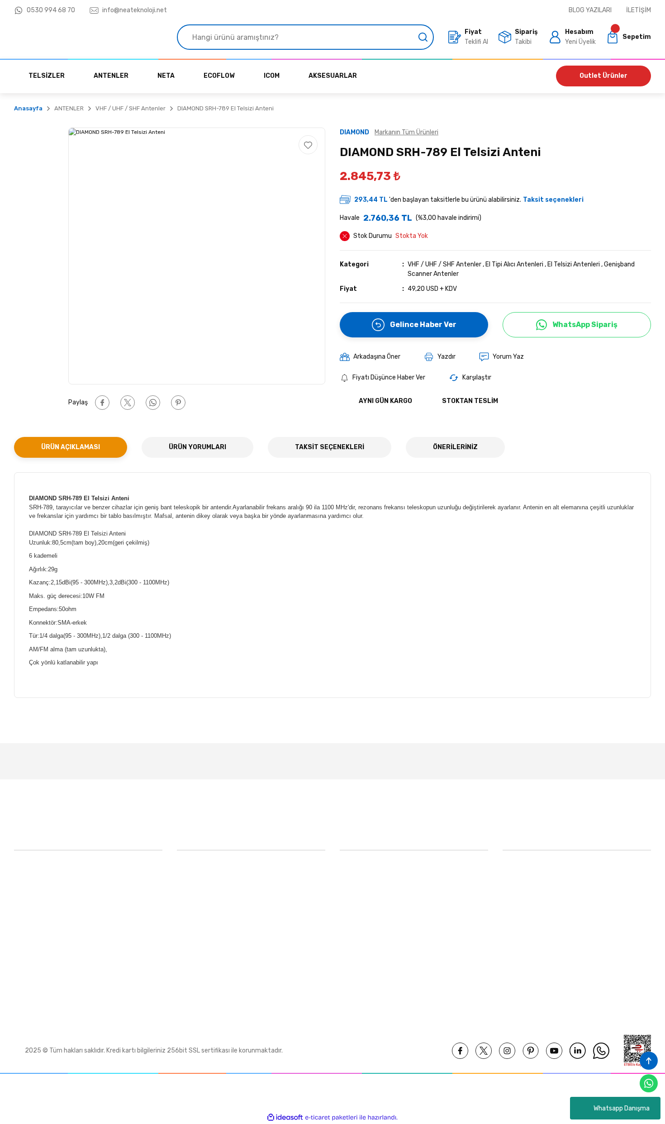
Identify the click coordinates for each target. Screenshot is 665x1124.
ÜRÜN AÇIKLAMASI (70, 447)
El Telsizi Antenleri (573, 264)
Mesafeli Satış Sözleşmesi (541, 871)
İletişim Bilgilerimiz (204, 913)
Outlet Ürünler (603, 76)
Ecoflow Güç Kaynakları (373, 871)
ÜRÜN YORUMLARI (197, 447)
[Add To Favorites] (308, 144)
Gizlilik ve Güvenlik (529, 892)
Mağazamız (193, 892)
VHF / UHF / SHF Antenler (444, 264)
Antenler (352, 954)
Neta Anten (357, 934)
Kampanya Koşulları (531, 975)
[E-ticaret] (331, 1117)
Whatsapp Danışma (622, 1108)
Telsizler (352, 892)
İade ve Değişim (525, 954)
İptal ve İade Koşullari (533, 913)
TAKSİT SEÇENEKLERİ (329, 447)
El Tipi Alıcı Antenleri (514, 264)
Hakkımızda (193, 871)
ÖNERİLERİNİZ (455, 447)
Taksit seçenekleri (553, 200)
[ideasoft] (285, 1117)
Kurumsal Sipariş (201, 975)
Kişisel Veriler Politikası (535, 934)
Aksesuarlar (357, 913)
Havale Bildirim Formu (208, 954)
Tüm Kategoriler (363, 975)
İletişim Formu (198, 934)
